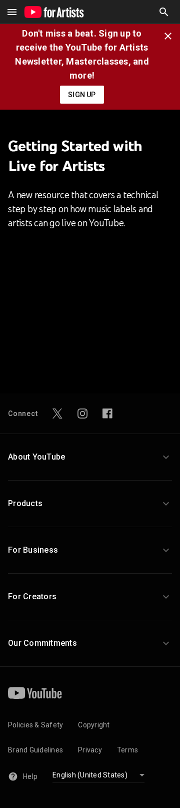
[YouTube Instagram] (83, 413)
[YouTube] (35, 693)
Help (30, 776)
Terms (127, 750)
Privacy (90, 750)
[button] (164, 12)
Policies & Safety (35, 725)
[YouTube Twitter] (57, 413)
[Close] (171, 35)
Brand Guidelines (35, 750)
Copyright (94, 725)
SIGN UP (82, 95)
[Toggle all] (12, 12)
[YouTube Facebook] (107, 413)
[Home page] (54, 12)
